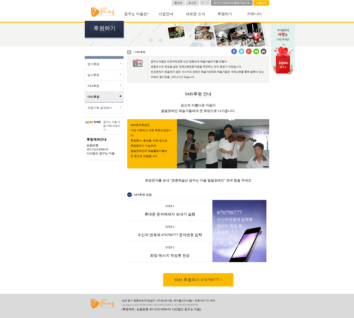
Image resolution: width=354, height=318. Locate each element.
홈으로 (178, 2)
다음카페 (261, 2)
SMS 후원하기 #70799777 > (198, 279)
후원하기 (225, 14)
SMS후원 (93, 96)
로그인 (192, 2)
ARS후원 (93, 85)
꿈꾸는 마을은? (136, 14)
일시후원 (93, 75)
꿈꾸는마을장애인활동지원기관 (232, 2)
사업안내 (166, 14)
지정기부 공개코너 (99, 107)
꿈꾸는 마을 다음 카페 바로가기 (111, 126)
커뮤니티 (254, 14)
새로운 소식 (195, 14)
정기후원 (93, 64)
